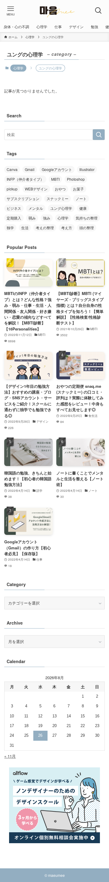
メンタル (35, 208)
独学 (10, 227)
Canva (12, 169)
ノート (81, 198)
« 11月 (10, 756)
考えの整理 (45, 227)
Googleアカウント (57, 169)
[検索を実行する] (99, 134)
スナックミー (57, 198)
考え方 (66, 227)
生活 (24, 227)
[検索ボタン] (98, 10)
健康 (83, 208)
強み (46, 217)
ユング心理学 (61, 208)
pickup (12, 188)
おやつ (60, 188)
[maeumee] (54, 10)
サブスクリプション (23, 198)
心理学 (18, 67)
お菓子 (78, 188)
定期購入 (14, 217)
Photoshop (76, 179)
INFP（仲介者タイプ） (25, 179)
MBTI (55, 179)
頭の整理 (86, 227)
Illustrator (86, 169)
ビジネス (14, 208)
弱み (32, 217)
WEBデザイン (36, 188)
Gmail (30, 169)
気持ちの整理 (86, 217)
